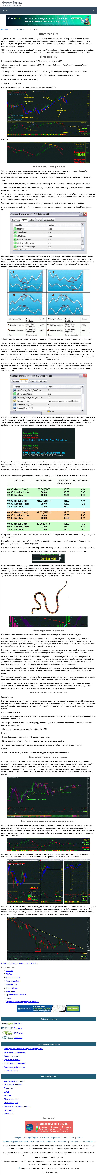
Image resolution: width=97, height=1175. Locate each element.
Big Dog (9, 974)
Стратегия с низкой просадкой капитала (22, 1002)
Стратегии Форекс (18, 29)
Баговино (7, 1095)
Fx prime (9, 971)
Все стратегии (49, 1118)
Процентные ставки (12, 1060)
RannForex (18, 1038)
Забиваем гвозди (13, 978)
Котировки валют (11, 1071)
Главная (4, 29)
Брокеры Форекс (31, 1138)
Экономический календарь (15, 1052)
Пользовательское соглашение (82, 1142)
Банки (71, 1138)
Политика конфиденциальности (15, 1142)
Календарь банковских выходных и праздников (23, 1049)
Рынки (64, 1138)
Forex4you (18, 1023)
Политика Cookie (37, 1142)
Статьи (79, 1138)
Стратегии (55, 1138)
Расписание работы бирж (14, 1067)
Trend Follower (11, 988)
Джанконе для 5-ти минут (14, 1081)
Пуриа (8, 998)
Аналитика (44, 1138)
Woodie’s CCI (11, 984)
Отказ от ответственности (56, 1142)
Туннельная (8, 1113)
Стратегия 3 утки (11, 1103)
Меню (48, 11)
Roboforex (18, 1028)
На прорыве (8, 1110)
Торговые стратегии (12, 1056)
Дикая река (10, 991)
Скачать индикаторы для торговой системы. (19, 963)
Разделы (18, 1138)
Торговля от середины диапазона (17, 1106)
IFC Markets (18, 1033)
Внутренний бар (12, 981)
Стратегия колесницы (13, 1084)
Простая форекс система (16, 995)
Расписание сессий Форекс (15, 1063)
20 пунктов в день (11, 1099)
